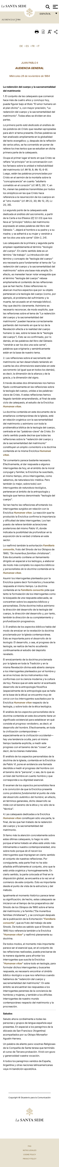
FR (33, 46)
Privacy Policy (29, 1159)
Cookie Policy (29, 1154)
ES (27, 46)
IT (38, 46)
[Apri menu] (55, 6)
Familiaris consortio (32, 589)
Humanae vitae (12, 406)
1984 (18, 19)
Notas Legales (29, 1150)
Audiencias (8, 19)
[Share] (56, 32)
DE (21, 46)
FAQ (29, 1146)
